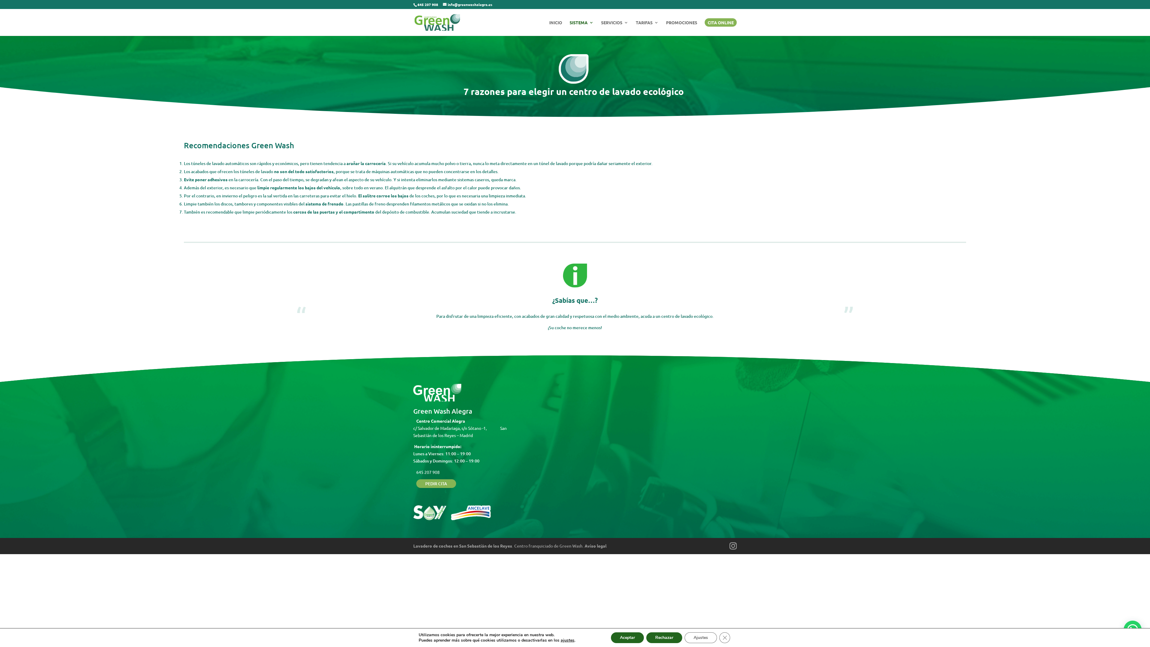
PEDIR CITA (436, 483)
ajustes (567, 640)
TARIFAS (644, 22)
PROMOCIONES (681, 22)
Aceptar (627, 637)
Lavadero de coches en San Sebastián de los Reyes (462, 545)
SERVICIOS (611, 22)
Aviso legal (595, 545)
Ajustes (701, 637)
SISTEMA (579, 22)
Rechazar (664, 637)
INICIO (555, 22)
